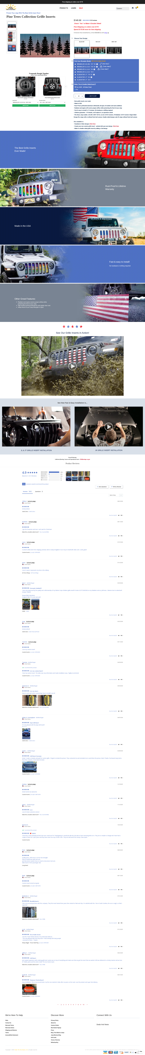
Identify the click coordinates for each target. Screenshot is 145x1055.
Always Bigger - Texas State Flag (30, 942)
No (78, 89)
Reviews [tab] (25, 491)
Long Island (25, 865)
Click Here (92, 124)
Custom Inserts (26, 552)
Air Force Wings (26, 573)
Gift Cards (53, 1037)
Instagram (108, 1020)
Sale (81, 8)
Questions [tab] (38, 491)
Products (64, 8)
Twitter (98, 1020)
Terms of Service (55, 1040)
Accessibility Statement (11, 1035)
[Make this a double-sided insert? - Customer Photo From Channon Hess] (81, 473)
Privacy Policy (54, 1020)
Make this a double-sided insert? (30, 532)
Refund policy (54, 1042)
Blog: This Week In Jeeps (57, 1032)
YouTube (105, 1020)
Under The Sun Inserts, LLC (21, 1049)
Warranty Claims (9, 1027)
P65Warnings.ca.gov (85, 459)
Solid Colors (25, 511)
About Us (53, 1022)
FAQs (6, 1020)
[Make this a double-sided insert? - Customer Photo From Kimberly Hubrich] (81, 478)
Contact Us (8, 1022)
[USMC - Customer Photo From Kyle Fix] (69, 473)
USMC (23, 611)
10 (83, 1004)
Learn (73, 8)
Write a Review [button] (117, 486)
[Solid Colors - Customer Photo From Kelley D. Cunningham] (69, 478)
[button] (119, 515)
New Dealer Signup (56, 1027)
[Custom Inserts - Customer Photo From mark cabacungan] (75, 478)
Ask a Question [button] (103, 486)
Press (52, 1030)
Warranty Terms (9, 1025)
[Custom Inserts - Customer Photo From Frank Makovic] (87, 478)
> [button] (87, 1004)
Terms (7, 1032)
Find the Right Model (99, 61)
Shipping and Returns (11, 1030)
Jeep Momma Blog (56, 1035)
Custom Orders (55, 1025)
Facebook (101, 1020)
